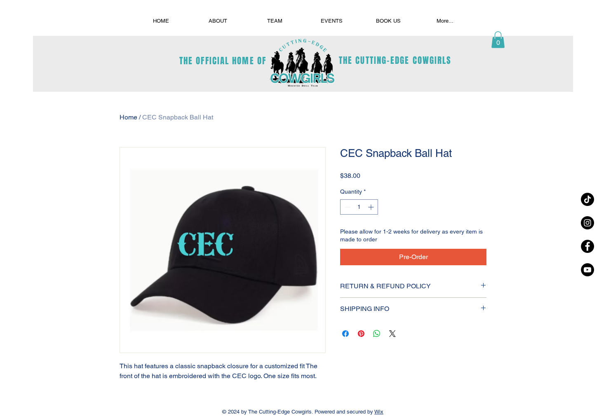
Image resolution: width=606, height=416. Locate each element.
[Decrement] (346, 207)
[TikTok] (587, 199)
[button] (498, 39)
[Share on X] (392, 334)
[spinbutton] (359, 207)
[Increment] (371, 207)
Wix (378, 412)
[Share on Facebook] (345, 334)
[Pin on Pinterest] (361, 334)
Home (128, 117)
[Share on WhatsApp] (377, 334)
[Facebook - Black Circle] (587, 246)
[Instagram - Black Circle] (587, 222)
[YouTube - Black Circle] (587, 269)
